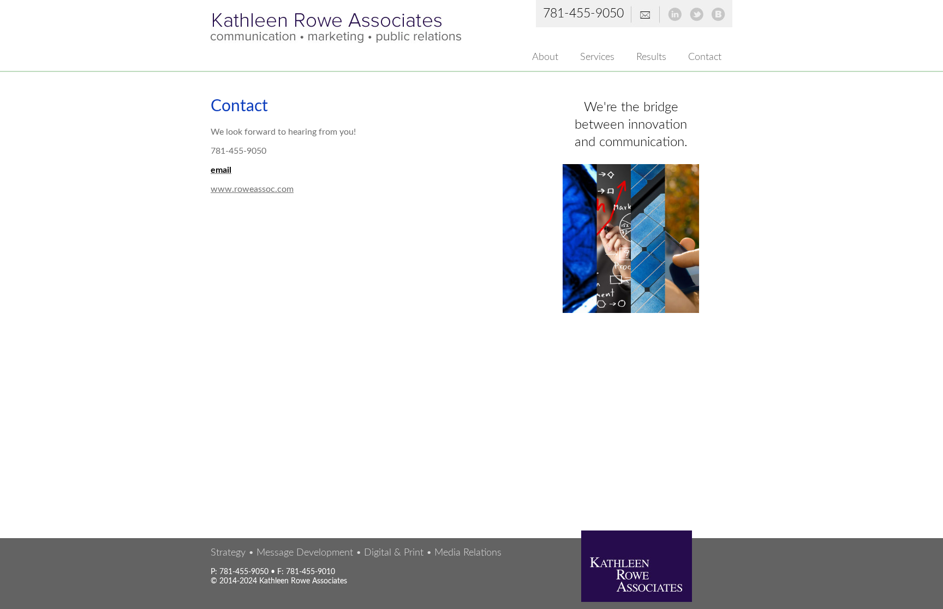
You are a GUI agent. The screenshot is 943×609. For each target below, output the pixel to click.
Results (651, 57)
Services (597, 57)
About (545, 57)
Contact (704, 57)
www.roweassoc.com (252, 189)
